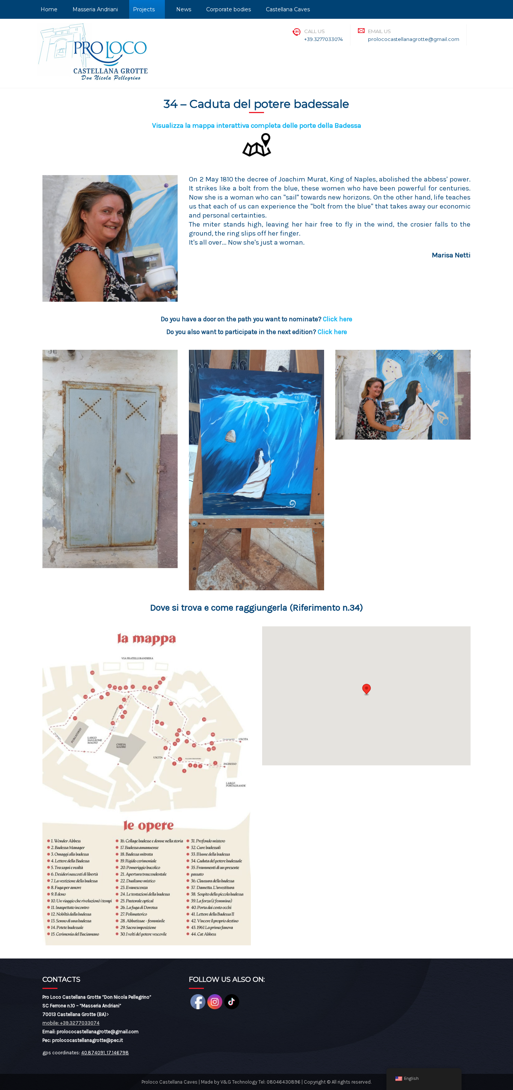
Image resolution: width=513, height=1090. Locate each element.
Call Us (314, 31)
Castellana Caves (288, 9)
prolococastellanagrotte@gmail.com (413, 39)
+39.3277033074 (323, 39)
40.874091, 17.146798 (105, 1052)
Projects (144, 9)
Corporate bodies (228, 9)
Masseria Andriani (95, 9)
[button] (367, 690)
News (183, 9)
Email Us (379, 31)
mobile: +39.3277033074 (71, 1023)
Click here (337, 319)
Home (49, 9)
